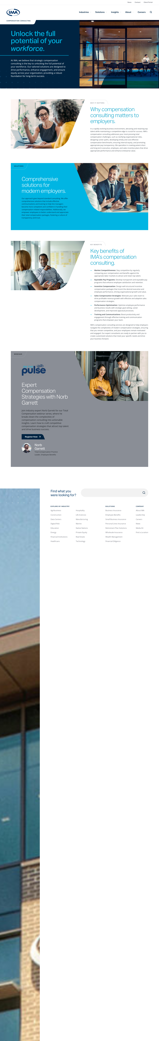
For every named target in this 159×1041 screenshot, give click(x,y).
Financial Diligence (112, 541)
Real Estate (80, 537)
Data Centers (56, 519)
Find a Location (142, 532)
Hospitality (80, 510)
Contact (137, 2)
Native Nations (82, 528)
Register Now (31, 437)
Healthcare (55, 541)
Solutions (100, 12)
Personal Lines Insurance (115, 523)
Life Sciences (81, 515)
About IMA (140, 510)
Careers (142, 12)
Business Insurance (113, 510)
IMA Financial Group (13, 12)
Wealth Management (113, 537)
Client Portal (148, 2)
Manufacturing (82, 519)
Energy (53, 532)
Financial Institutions (59, 537)
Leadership (140, 515)
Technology (80, 541)
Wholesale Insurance (113, 532)
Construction (56, 515)
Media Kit (139, 528)
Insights (115, 12)
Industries (84, 12)
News (129, 2)
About (128, 12)
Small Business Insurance (115, 519)
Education (55, 528)
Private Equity (81, 532)
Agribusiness (56, 510)
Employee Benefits (112, 515)
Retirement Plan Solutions (116, 528)
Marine (79, 523)
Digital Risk (55, 523)
